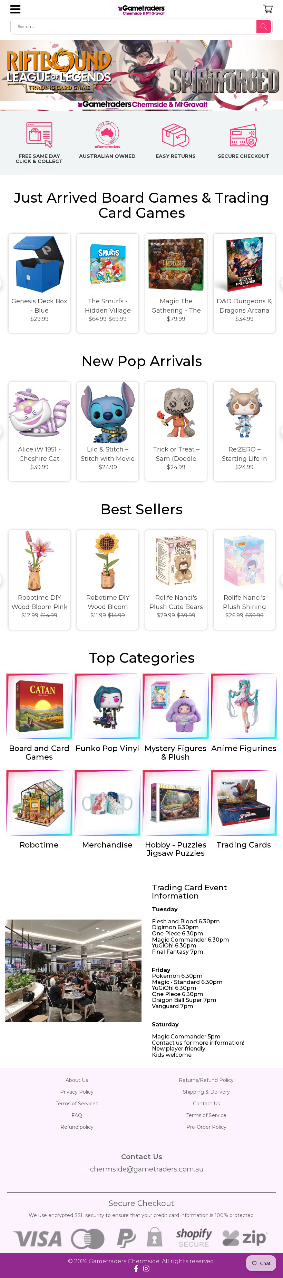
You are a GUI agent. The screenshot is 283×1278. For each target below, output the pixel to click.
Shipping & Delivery (206, 1092)
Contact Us (206, 1103)
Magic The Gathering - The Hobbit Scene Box (176, 306)
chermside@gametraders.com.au (147, 1169)
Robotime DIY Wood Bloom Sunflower (107, 603)
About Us (77, 1080)
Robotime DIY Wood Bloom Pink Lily (39, 603)
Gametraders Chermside (124, 1261)
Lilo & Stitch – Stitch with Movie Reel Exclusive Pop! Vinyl (108, 455)
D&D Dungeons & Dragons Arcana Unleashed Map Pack (244, 306)
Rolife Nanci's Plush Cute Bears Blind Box (176, 603)
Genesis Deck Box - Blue (39, 305)
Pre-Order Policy (206, 1127)
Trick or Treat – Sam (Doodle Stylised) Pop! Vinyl (176, 455)
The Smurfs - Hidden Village (108, 305)
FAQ (76, 1115)
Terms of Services (77, 1103)
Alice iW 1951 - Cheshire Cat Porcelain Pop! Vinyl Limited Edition (39, 455)
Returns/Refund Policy (206, 1080)
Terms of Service (206, 1115)
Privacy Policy (77, 1092)
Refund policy (77, 1127)
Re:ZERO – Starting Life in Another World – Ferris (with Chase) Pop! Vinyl (244, 455)
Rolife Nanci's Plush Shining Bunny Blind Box (244, 603)
